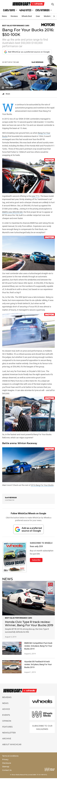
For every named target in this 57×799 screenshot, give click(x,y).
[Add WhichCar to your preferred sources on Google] (28, 529)
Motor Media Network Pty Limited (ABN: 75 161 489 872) (29, 774)
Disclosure (6, 763)
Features (7, 727)
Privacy (5, 759)
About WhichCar (11, 744)
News (4, 16)
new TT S (35, 196)
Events (6, 715)
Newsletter (9, 732)
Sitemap (5, 767)
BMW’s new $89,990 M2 (12, 212)
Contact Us (6, 770)
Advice (6, 709)
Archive (6, 738)
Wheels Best (27, 16)
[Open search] (52, 4)
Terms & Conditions (10, 756)
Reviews (14, 16)
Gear (38, 16)
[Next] (54, 16)
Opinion (6, 721)
